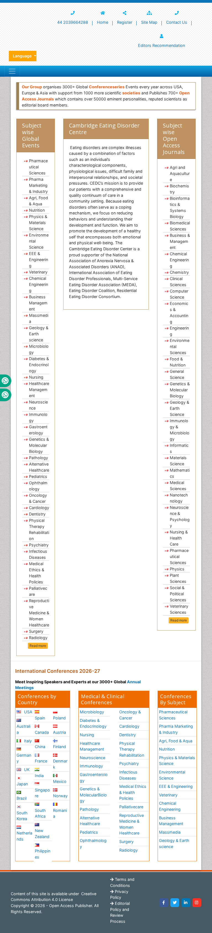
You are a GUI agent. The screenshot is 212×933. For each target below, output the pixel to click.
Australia (23, 729)
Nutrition (37, 210)
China (40, 746)
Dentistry (37, 514)
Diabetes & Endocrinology (39, 364)
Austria (59, 732)
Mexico (60, 781)
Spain (40, 718)
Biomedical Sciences (180, 225)
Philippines (42, 854)
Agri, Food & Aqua (38, 200)
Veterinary (38, 272)
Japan (22, 784)
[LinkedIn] (185, 902)
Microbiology (39, 349)
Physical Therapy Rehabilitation (39, 529)
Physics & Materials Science (38, 222)
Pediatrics (38, 476)
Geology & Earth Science (179, 408)
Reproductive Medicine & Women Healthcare (39, 612)
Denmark (60, 764)
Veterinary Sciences (179, 609)
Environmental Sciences (179, 346)
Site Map (149, 22)
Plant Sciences (178, 578)
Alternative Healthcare (39, 467)
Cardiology (39, 507)
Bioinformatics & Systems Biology (180, 207)
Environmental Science (39, 241)
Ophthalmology (38, 485)
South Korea (22, 815)
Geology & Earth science (38, 333)
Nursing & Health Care (179, 538)
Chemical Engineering (38, 284)
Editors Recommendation (161, 45)
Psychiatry (39, 545)
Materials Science (178, 460)
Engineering (179, 331)
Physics (177, 569)
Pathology (38, 457)
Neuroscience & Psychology (180, 516)
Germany (24, 758)
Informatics (179, 448)
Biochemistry (179, 189)
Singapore (42, 793)
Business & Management (180, 241)
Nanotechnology (179, 498)
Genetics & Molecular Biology (39, 445)
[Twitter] (174, 902)
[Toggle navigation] (12, 71)
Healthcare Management (39, 389)
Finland (59, 746)
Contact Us (176, 22)
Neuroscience (38, 405)
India (39, 775)
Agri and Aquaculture (180, 173)
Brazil (21, 798)
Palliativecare (38, 591)
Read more (38, 646)
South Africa (40, 813)
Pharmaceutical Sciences (38, 166)
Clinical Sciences (178, 281)
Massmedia (38, 318)
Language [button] (23, 56)
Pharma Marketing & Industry (38, 185)
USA (27, 711)
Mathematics (180, 473)
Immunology (38, 417)
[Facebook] (163, 902)
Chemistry (179, 272)
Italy (27, 740)
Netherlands (24, 836)
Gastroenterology (38, 429)
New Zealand (42, 833)
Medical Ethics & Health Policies (36, 572)
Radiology (38, 637)
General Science (177, 374)
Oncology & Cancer (38, 498)
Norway (60, 795)
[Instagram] (196, 902)
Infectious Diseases (38, 554)
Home (102, 22)
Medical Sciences (178, 485)
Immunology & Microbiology (179, 429)
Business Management (38, 302)
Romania (60, 813)
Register (124, 22)
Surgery (36, 631)
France (41, 761)
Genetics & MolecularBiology (93, 794)
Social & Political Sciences (178, 593)
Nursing (36, 377)
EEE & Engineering (38, 259)
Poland (59, 718)
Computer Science (179, 294)
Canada (42, 732)
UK (26, 769)
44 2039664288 (72, 22)
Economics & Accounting (179, 312)
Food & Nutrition (178, 362)
